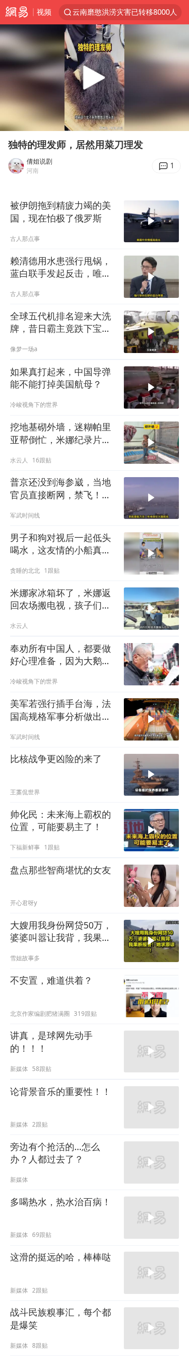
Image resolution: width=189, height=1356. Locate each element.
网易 (16, 12)
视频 (44, 11)
